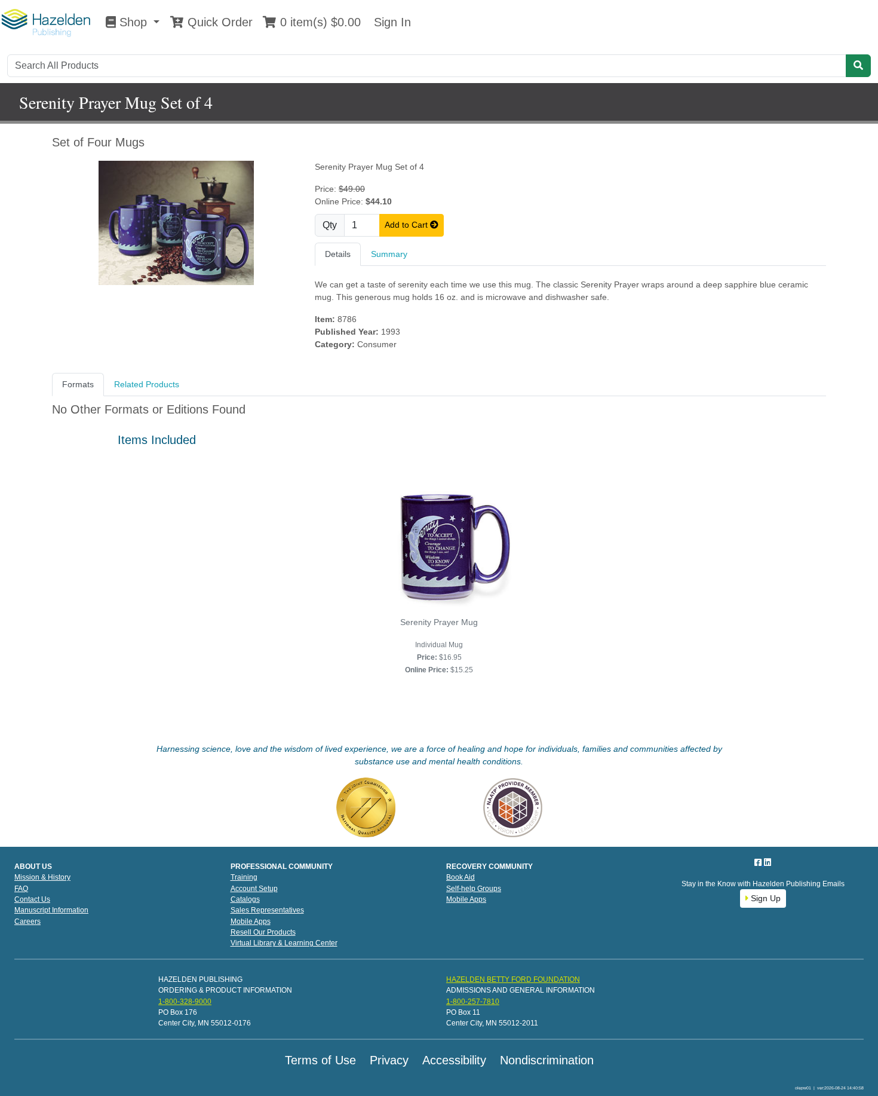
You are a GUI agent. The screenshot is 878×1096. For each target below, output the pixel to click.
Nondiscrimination (547, 1060)
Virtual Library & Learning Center (284, 943)
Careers (27, 921)
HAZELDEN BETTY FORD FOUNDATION (513, 979)
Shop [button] (133, 22)
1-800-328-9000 (184, 1001)
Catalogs (245, 899)
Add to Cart (407, 224)
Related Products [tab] (146, 384)
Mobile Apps (251, 921)
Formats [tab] (78, 384)
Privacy (389, 1060)
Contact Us (32, 899)
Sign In (390, 22)
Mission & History (42, 877)
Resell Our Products (263, 932)
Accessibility (454, 1060)
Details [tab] (338, 254)
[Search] (858, 65)
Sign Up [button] (764, 898)
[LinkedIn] (767, 862)
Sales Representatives (267, 910)
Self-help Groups (473, 888)
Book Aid (460, 877)
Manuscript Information (51, 910)
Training (244, 877)
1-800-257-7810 (472, 1001)
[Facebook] (759, 862)
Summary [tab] (389, 254)
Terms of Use (320, 1060)
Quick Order (218, 22)
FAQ (21, 888)
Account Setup (254, 888)
